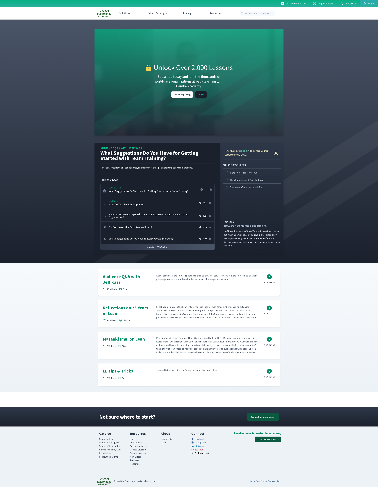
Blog (132, 438)
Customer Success (139, 446)
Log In (201, 94)
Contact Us (350, 3)
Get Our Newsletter (296, 3)
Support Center (325, 3)
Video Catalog (157, 13)
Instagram (200, 442)
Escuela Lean (105, 453)
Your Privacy (261, 481)
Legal (252, 481)
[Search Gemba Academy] (243, 13)
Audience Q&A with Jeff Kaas (121, 148)
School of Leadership (109, 446)
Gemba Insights (138, 453)
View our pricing (182, 94)
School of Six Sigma (109, 442)
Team (163, 442)
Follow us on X (202, 453)
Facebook (200, 438)
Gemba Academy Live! (110, 449)
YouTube (199, 449)
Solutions (124, 13)
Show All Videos (155, 247)
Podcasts (134, 460)
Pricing (187, 13)
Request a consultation (263, 416)
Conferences (136, 442)
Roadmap (135, 463)
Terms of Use (274, 481)
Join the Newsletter (268, 439)
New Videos (135, 456)
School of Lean (106, 438)
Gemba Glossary (138, 449)
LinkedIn (199, 446)
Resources (215, 13)
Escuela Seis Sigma (108, 456)
